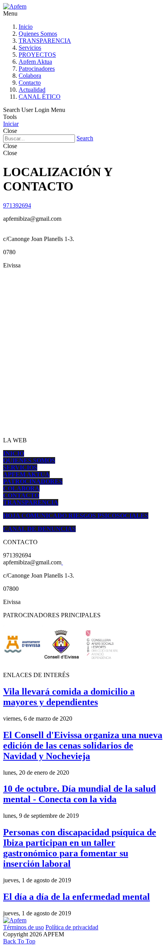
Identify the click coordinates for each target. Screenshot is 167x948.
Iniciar (11, 123)
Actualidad (32, 89)
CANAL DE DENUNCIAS (39, 529)
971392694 (17, 205)
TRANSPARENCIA (45, 40)
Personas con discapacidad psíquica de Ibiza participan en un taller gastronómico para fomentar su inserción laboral (79, 848)
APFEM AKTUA (26, 474)
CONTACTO (21, 495)
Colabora (30, 75)
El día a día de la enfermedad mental (76, 897)
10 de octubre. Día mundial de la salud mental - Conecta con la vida (79, 794)
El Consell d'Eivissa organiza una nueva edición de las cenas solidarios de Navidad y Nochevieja (82, 745)
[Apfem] (14, 6)
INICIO (13, 453)
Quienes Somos (38, 33)
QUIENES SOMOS (29, 460)
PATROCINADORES (33, 481)
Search (85, 138)
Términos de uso (23, 927)
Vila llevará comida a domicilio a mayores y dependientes (69, 696)
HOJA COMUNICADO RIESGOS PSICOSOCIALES (75, 515)
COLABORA (21, 488)
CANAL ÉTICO (40, 96)
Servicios (30, 47)
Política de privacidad (71, 927)
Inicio (26, 26)
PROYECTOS (37, 54)
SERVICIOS (20, 467)
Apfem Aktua (35, 61)
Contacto (30, 82)
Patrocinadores (37, 68)
